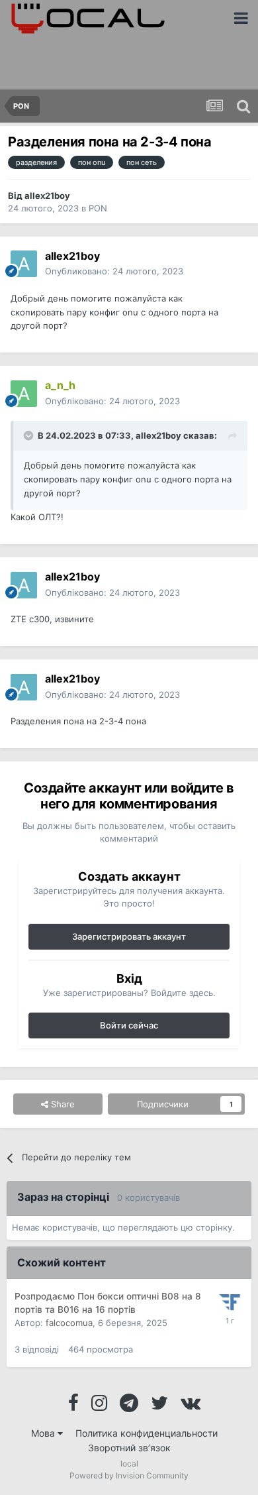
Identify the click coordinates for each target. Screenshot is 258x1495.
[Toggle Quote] (30, 435)
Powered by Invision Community (129, 1475)
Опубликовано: (114, 271)
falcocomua (69, 1322)
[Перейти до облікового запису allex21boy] (24, 263)
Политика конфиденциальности (146, 1433)
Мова (44, 1433)
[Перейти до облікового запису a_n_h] (24, 393)
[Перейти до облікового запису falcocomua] (229, 1302)
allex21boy (47, 195)
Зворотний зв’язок (129, 1447)
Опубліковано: (112, 401)
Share (61, 1104)
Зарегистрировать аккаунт (129, 936)
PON (98, 208)
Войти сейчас (129, 1025)
